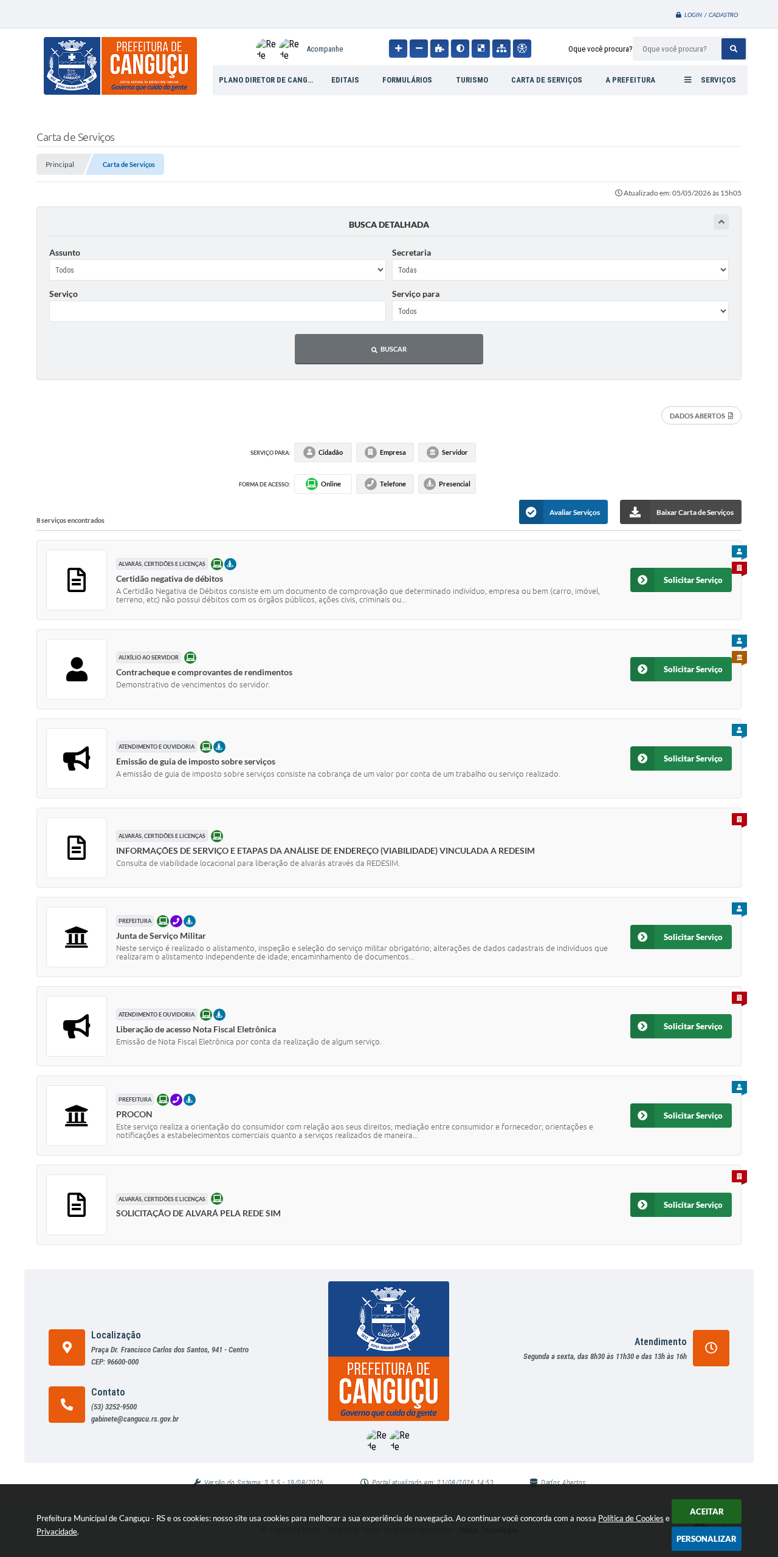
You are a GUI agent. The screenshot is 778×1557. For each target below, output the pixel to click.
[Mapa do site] (501, 48)
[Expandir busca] (721, 222)
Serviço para (415, 293)
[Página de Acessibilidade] (522, 48)
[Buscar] (733, 49)
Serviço (63, 293)
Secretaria (411, 252)
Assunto (64, 252)
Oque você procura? (600, 48)
